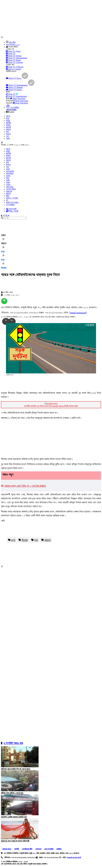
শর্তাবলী (16, 849)
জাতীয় (8, 121)
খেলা (7, 136)
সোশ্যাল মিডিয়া (11, 189)
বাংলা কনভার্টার (48, 849)
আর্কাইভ (59, 849)
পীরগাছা (3, 268)
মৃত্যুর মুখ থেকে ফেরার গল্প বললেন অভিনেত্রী (15, 841)
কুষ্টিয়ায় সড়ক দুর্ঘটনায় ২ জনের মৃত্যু (12, 793)
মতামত (8, 176)
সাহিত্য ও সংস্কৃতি (12, 198)
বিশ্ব (7, 132)
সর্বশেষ (8, 116)
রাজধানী (8, 127)
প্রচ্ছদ (3, 235)
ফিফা (7, 118)
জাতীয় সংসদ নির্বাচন (12, 202)
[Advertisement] (51, 18)
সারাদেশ (8, 129)
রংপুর (2, 251)
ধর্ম (7, 200)
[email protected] (78, 312)
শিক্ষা (7, 178)
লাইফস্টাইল (9, 173)
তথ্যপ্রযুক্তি (10, 171)
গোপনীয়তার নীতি (27, 849)
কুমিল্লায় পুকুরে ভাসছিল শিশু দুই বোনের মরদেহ (15, 769)
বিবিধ (7, 196)
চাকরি (7, 180)
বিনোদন (8, 134)
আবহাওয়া (9, 191)
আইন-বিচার (9, 187)
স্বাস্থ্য (8, 182)
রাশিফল (8, 194)
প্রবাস (8, 138)
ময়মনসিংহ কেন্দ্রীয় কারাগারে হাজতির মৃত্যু (14, 817)
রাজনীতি (8, 123)
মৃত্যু (36, 540)
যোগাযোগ (38, 849)
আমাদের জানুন (6, 849)
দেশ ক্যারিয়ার (10, 205)
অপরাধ (8, 185)
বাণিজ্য (8, 125)
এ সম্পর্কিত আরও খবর (13, 743)
